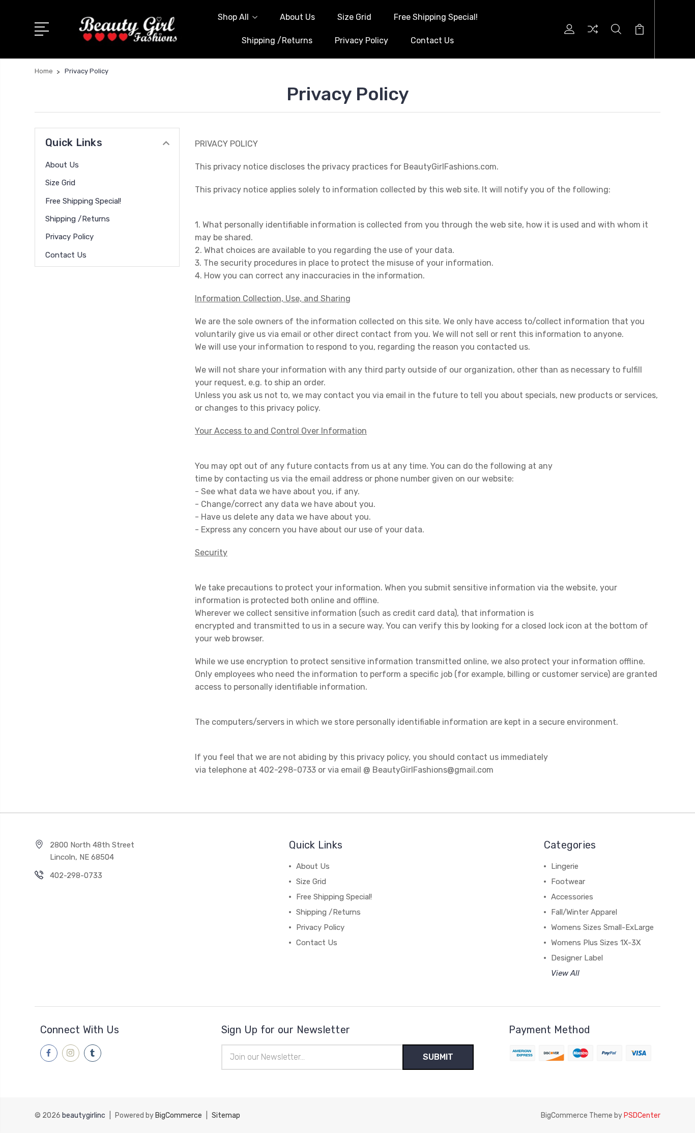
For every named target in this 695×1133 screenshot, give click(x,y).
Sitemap (226, 1115)
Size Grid (354, 17)
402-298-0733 (76, 875)
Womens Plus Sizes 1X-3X (596, 942)
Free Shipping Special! (436, 17)
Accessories (572, 896)
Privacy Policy (361, 40)
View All (565, 973)
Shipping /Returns (277, 40)
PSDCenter (642, 1115)
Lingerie (564, 866)
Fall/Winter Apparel (584, 912)
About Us (297, 17)
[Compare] (592, 35)
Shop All (233, 17)
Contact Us (432, 40)
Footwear (568, 881)
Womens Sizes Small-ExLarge (602, 927)
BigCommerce (178, 1115)
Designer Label (577, 957)
